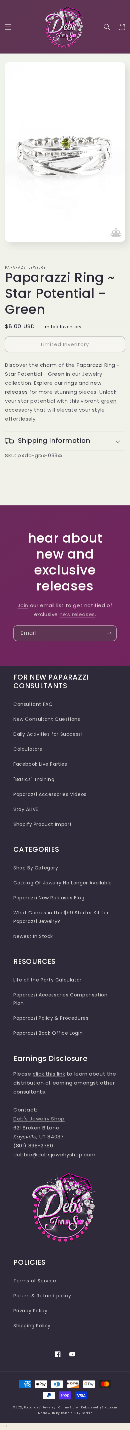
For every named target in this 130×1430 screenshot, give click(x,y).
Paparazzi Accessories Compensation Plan (60, 998)
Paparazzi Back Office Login (48, 1033)
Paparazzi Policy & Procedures (50, 1018)
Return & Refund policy (42, 1295)
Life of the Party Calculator (47, 979)
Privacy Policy (30, 1310)
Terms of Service (34, 1280)
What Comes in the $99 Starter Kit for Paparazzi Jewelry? (61, 916)
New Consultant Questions (46, 719)
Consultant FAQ (33, 704)
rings (70, 382)
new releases (77, 614)
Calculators (27, 749)
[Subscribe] (109, 633)
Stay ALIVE (25, 809)
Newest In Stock (33, 936)
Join (23, 605)
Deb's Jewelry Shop (39, 1118)
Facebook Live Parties (40, 764)
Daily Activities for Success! (47, 734)
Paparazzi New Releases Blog (48, 897)
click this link (49, 1073)
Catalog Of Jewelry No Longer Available (62, 882)
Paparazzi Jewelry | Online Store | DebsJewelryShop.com (70, 1407)
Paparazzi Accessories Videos (50, 794)
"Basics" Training (33, 779)
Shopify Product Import (42, 824)
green (109, 400)
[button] (8, 27)
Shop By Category (35, 867)
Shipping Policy (32, 1325)
